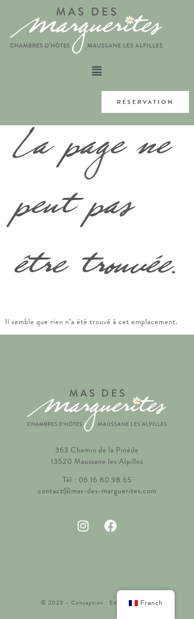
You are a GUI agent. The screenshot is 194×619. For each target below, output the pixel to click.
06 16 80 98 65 (105, 479)
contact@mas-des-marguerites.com (97, 490)
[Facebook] (110, 526)
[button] (96, 71)
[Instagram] (83, 526)
